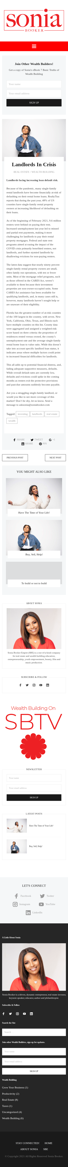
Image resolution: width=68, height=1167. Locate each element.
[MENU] (34, 46)
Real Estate (21, 172)
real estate (52, 414)
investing (23, 414)
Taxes (5, 1106)
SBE (45, 1149)
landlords (37, 414)
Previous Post (15, 457)
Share (21, 439)
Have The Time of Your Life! (34, 512)
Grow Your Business (13, 1087)
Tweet (38, 439)
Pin (45, 443)
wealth (12, 420)
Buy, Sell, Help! (34, 554)
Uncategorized (10, 1112)
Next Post (55, 457)
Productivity (8, 1093)
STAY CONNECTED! (27, 1143)
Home (48, 1143)
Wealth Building (43, 172)
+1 (53, 439)
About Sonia (29, 1149)
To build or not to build (34, 583)
